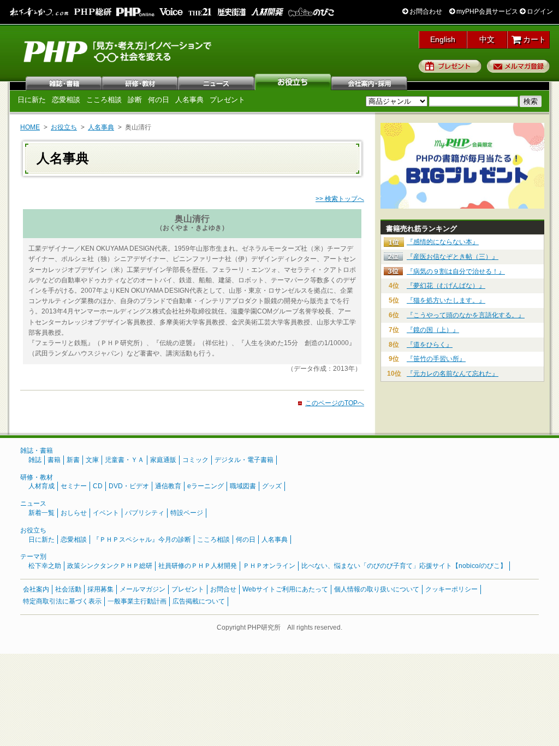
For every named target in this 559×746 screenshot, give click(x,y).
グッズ (272, 486)
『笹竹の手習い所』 (436, 359)
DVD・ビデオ (129, 486)
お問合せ (223, 589)
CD (98, 486)
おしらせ (74, 513)
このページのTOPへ (334, 403)
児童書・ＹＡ (124, 460)
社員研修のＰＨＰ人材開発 (197, 566)
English (442, 39)
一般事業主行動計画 (137, 601)
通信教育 (168, 486)
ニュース (217, 82)
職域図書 (243, 486)
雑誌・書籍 (36, 450)
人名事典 (189, 100)
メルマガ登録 (518, 66)
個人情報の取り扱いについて (376, 589)
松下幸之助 (44, 566)
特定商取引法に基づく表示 (62, 601)
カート (533, 39)
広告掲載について (199, 601)
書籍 (54, 460)
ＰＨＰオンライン (269, 566)
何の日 (158, 100)
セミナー (74, 486)
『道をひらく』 (430, 344)
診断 (135, 100)
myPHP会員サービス (486, 11)
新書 (73, 460)
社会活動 (68, 589)
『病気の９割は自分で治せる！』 (456, 271)
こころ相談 (104, 100)
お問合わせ (425, 11)
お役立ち (293, 82)
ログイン (539, 11)
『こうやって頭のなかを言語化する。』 (466, 315)
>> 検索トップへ (340, 199)
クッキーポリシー (451, 589)
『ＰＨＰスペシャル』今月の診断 (142, 539)
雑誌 (64, 82)
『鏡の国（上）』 (433, 330)
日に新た (31, 100)
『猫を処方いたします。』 (446, 300)
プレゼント (450, 66)
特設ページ (186, 513)
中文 (487, 39)
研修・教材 (140, 82)
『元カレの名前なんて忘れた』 (452, 373)
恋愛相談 (66, 100)
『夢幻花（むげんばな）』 (446, 285)
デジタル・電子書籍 (244, 460)
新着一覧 (41, 513)
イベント (106, 513)
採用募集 (100, 589)
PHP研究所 (118, 50)
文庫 (92, 460)
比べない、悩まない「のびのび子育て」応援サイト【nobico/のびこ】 (404, 566)
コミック (195, 460)
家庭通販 (163, 460)
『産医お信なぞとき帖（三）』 (452, 256)
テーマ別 (33, 556)
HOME (30, 127)
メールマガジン (142, 589)
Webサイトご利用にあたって (285, 589)
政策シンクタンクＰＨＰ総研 (109, 566)
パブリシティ (144, 513)
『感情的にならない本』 (443, 242)
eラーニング (205, 486)
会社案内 (369, 82)
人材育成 (41, 486)
